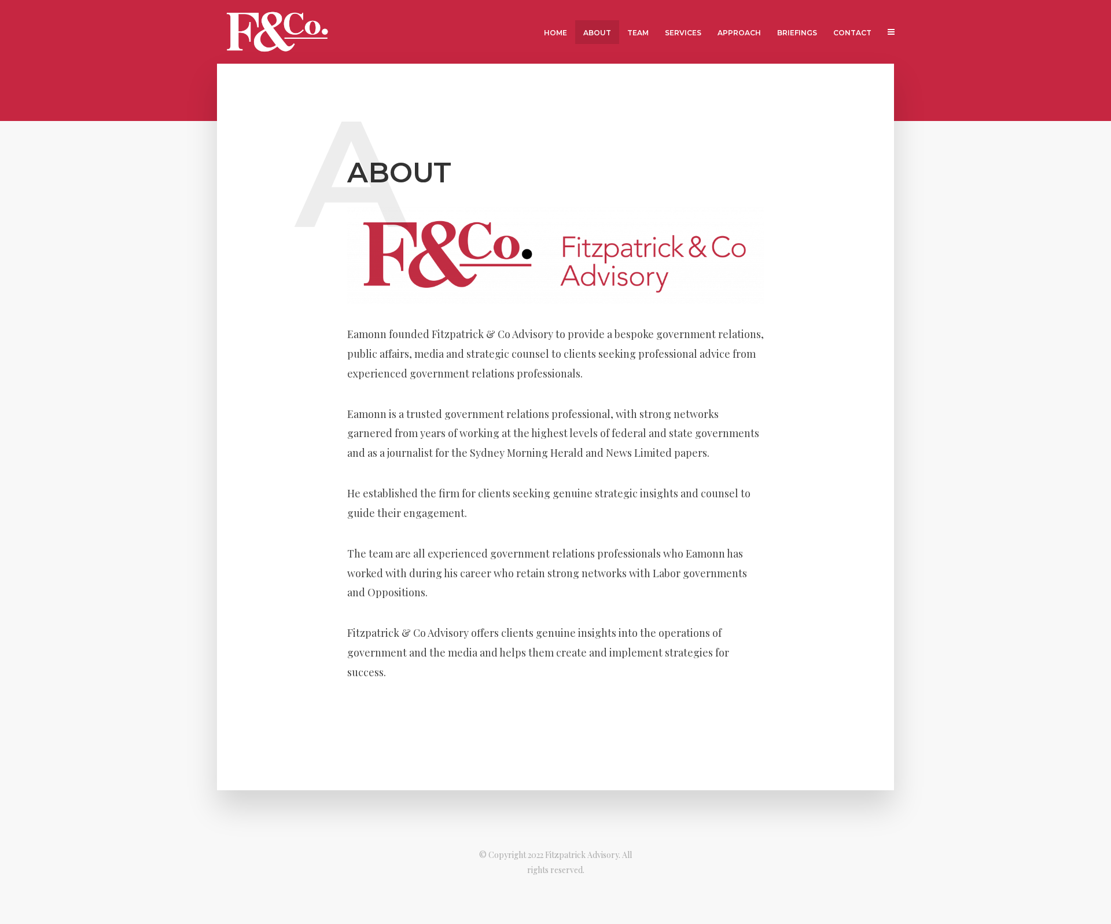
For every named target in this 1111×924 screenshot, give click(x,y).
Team (638, 32)
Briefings (797, 32)
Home (555, 32)
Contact (852, 32)
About (597, 32)
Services (683, 32)
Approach (739, 32)
